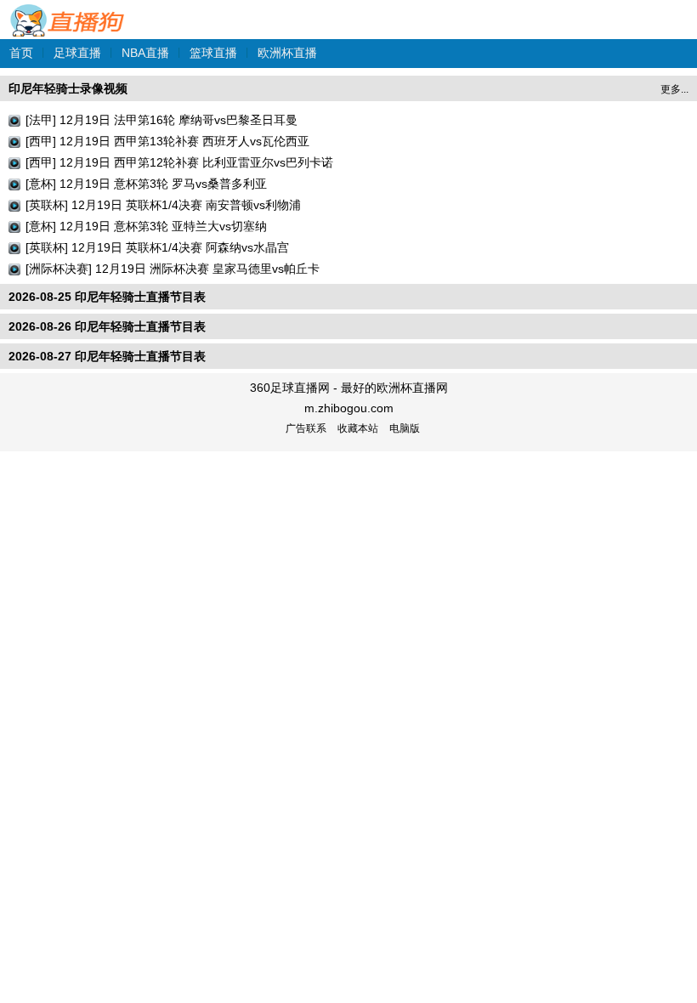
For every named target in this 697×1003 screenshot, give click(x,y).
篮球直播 (213, 53)
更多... (674, 89)
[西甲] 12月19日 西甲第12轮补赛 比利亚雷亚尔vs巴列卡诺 (179, 162)
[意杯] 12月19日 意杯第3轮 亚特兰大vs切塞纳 (146, 226)
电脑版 (404, 428)
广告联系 (306, 428)
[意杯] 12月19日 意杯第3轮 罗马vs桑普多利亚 (146, 183)
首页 (21, 53)
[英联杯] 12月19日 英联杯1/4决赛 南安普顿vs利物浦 (163, 205)
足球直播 (77, 53)
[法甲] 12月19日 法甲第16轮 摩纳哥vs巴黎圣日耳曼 (162, 120)
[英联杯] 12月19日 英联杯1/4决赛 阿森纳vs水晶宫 (157, 247)
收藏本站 (357, 428)
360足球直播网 (68, 11)
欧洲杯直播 (287, 53)
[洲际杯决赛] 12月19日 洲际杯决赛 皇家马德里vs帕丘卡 (173, 268)
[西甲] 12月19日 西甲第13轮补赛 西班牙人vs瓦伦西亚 (167, 141)
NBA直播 (145, 53)
